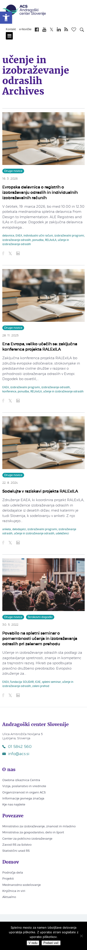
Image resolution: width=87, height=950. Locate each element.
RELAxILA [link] (50, 240)
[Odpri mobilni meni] (9, 35)
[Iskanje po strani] (82, 30)
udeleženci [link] (62, 533)
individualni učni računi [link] (38, 235)
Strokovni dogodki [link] (40, 617)
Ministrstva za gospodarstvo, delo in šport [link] (33, 832)
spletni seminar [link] (51, 682)
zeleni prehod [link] (40, 686)
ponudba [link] (38, 240)
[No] (81, 936)
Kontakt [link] (11, 29)
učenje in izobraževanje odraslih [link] (63, 391)
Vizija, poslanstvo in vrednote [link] (24, 786)
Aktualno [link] (9, 897)
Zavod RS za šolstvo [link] (17, 844)
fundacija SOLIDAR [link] (22, 682)
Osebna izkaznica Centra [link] (21, 780)
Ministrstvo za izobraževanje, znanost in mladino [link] (39, 826)
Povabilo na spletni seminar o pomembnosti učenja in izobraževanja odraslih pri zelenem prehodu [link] (39, 638)
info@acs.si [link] (18, 754)
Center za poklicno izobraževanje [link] (27, 838)
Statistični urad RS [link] (16, 850)
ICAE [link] (38, 682)
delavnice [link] (8, 235)
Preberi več (51, 943)
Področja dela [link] (12, 872)
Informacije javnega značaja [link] (23, 798)
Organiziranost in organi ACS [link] (24, 792)
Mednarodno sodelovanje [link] (21, 885)
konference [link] (9, 391)
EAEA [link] (19, 235)
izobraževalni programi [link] (69, 235)
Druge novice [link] (13, 171)
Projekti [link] (8, 878)
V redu (33, 943)
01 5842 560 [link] (20, 747)
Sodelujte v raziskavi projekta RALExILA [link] (40, 491)
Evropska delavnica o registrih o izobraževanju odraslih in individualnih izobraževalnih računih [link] (40, 192)
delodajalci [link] (19, 529)
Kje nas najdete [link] (13, 804)
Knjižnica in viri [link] (13, 891)
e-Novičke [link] (25, 29)
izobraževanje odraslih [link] (16, 240)
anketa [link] (6, 529)
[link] (6, 18)
